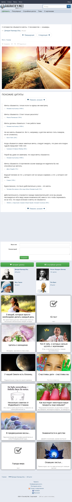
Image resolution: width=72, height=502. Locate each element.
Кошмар (8, 40)
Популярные (16, 11)
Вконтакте (37, 493)
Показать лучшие (36, 100)
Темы (40, 11)
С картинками (49, 11)
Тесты (20, 2)
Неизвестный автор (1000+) (15, 108)
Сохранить (24, 257)
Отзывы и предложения (37, 488)
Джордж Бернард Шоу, (15, 30)
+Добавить (6, 11)
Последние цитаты (36, 486)
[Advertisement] (36, 18)
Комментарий (13, 249)
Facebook (37, 490)
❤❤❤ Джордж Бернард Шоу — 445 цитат (20, 477)
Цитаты (3, 2)
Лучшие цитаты (18, 264)
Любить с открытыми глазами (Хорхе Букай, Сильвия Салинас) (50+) (28, 203)
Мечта (3, 40)
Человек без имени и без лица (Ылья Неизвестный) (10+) (24, 189)
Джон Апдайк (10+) (12, 169)
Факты (15, 2)
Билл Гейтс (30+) (12, 137)
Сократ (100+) (11, 180)
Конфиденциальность (36, 484)
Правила (36, 482)
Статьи (9, 2)
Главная (4, 477)
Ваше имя (14, 244)
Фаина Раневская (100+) (14, 117)
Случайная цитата (29, 11)
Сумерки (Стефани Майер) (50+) (17, 149)
